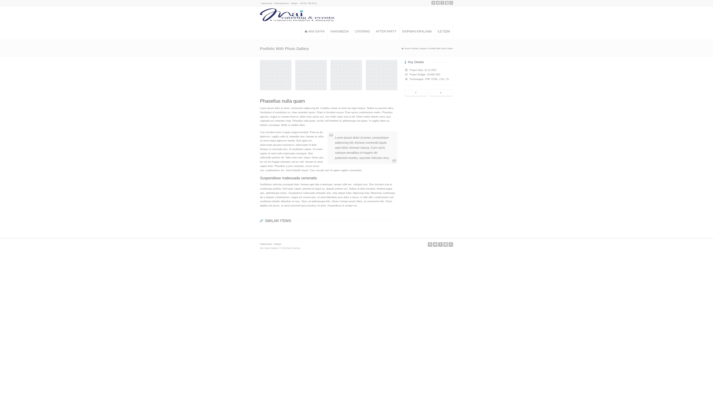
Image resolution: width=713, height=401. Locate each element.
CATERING (362, 31)
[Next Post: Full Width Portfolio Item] (441, 93)
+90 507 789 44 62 (308, 3)
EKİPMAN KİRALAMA (417, 31)
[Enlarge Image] (276, 60)
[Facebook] (442, 3)
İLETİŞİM (444, 31)
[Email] (438, 3)
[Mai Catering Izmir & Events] (297, 14)
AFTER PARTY (386, 31)
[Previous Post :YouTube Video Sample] (416, 93)
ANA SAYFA (316, 31)
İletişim (294, 3)
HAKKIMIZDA (340, 31)
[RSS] (433, 3)
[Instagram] (447, 3)
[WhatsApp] (451, 3)
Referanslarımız (281, 3)
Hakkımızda (266, 3)
